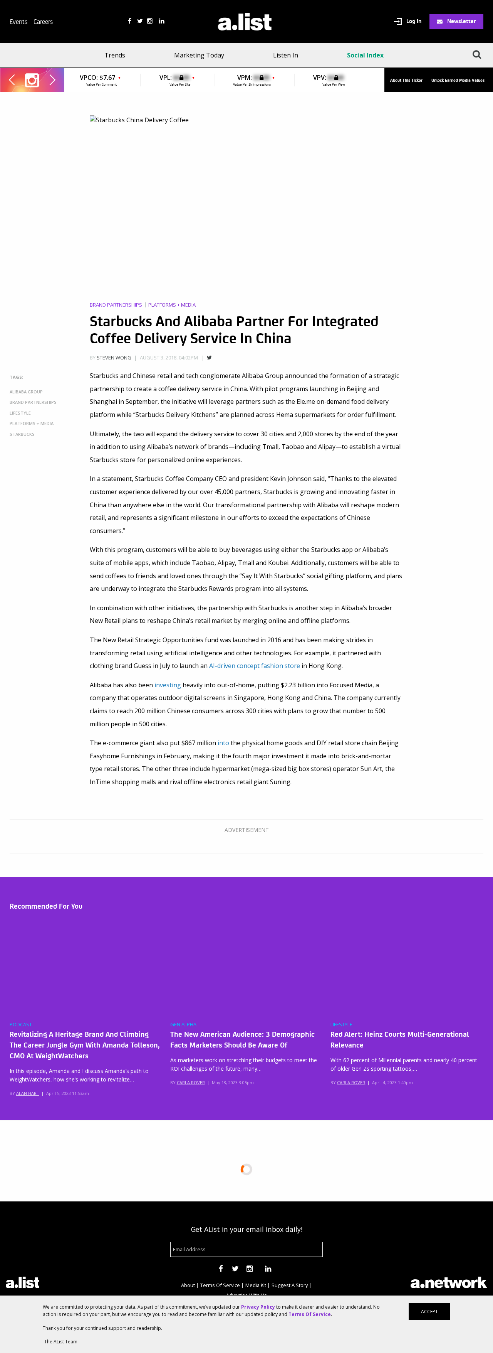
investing (167, 685)
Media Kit (255, 1285)
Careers (43, 21)
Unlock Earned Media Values (458, 80)
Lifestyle (20, 413)
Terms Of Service (220, 1285)
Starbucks (22, 434)
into (223, 743)
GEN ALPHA (183, 1024)
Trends (114, 55)
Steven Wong (114, 357)
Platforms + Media (172, 304)
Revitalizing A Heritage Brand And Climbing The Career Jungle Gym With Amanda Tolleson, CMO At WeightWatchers (84, 1044)
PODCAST (21, 1024)
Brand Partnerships (116, 304)
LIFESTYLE (341, 1024)
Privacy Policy (258, 1307)
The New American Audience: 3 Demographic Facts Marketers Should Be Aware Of (242, 1039)
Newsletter (461, 21)
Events (18, 21)
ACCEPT (429, 1311)
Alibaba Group (26, 392)
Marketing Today (199, 55)
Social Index (365, 55)
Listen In (285, 55)
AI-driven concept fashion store (254, 665)
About (188, 1285)
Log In (413, 21)
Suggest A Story (290, 1285)
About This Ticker (406, 80)
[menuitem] (117, 55)
